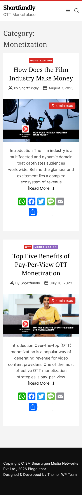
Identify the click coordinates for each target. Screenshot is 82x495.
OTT (28, 247)
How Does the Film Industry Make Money (41, 73)
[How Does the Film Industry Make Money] (41, 120)
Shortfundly (19, 7)
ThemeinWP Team (62, 474)
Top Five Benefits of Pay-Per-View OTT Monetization (41, 264)
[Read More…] (41, 188)
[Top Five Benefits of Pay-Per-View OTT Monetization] (41, 315)
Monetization (41, 60)
